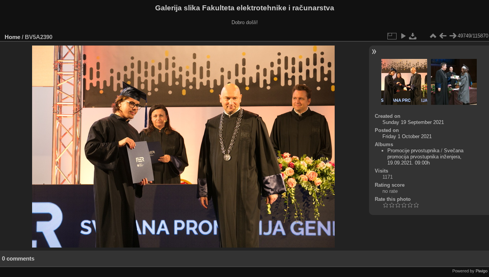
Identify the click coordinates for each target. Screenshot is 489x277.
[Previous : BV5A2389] (443, 36)
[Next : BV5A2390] (453, 36)
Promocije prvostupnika (413, 150)
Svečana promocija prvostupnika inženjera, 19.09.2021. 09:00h (425, 157)
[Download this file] (413, 36)
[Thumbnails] (433, 36)
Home (12, 37)
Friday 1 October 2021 (407, 136)
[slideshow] (403, 36)
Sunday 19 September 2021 (413, 122)
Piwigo (481, 271)
